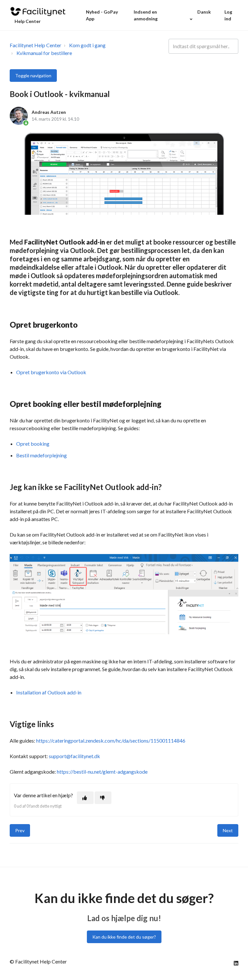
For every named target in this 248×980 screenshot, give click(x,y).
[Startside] (38, 11)
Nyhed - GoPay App (102, 15)
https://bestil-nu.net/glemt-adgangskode (102, 771)
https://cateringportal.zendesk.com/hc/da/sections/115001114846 (110, 740)
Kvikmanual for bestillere (44, 53)
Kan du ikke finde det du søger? (124, 937)
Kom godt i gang (87, 45)
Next (228, 830)
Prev (20, 830)
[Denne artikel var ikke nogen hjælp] (103, 797)
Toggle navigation (33, 75)
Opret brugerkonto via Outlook (51, 372)
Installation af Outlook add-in (48, 692)
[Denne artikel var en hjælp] (85, 797)
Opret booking (32, 444)
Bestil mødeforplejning (41, 455)
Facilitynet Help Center (35, 45)
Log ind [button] (228, 15)
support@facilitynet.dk (74, 756)
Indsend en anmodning (146, 15)
